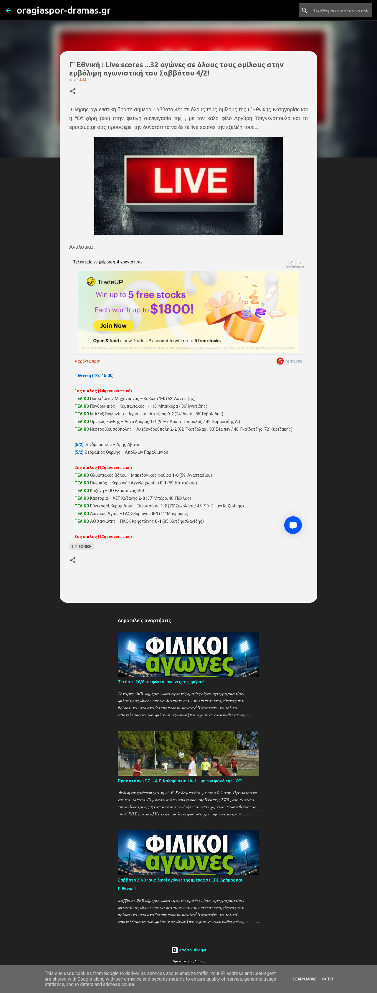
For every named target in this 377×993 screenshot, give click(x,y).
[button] (72, 92)
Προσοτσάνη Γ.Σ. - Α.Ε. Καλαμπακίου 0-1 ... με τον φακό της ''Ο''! (180, 781)
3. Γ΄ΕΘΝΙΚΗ (81, 546)
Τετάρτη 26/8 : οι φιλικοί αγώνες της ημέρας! (161, 681)
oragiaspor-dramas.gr (63, 10)
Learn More (304, 979)
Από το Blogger (192, 950)
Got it (327, 979)
